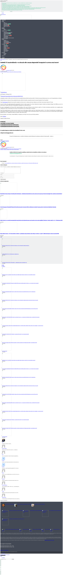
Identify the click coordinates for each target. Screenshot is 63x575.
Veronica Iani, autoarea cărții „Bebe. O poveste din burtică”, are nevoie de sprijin (15, 334)
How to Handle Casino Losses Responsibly (55, 510)
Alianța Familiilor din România (8, 32)
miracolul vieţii (6, 25)
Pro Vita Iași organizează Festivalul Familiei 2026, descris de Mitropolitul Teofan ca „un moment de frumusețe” (20, 283)
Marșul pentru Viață (6, 24)
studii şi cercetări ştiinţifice (7, 42)
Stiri (2, 442)
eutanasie (5, 40)
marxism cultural (7, 33)
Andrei (3, 491)
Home (1, 59)
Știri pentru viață (9, 70)
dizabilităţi (3, 28)
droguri (5, 54)
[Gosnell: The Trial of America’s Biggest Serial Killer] (3, 531)
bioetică (3, 39)
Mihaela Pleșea (4, 497)
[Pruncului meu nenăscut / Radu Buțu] (32, 506)
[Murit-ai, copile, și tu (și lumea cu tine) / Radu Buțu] (15, 506)
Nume (1, 174)
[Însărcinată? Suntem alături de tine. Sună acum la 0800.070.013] (11, 96)
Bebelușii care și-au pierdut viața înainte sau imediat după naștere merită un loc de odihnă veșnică (18, 274)
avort (4, 22)
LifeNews (4, 116)
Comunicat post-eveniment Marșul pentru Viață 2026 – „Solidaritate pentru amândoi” (13, 5)
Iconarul (3, 466)
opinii (3, 55)
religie (4, 34)
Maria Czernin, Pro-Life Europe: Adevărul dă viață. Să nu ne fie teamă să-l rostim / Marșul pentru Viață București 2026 (18, 9)
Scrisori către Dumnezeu (26, 529)
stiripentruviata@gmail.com (16, 153)
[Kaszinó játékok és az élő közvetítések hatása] (26, 516)
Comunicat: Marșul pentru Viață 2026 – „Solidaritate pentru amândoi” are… (14, 262)
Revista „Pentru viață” (7, 26)
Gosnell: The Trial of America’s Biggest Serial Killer (12, 529)
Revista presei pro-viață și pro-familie (9, 37)
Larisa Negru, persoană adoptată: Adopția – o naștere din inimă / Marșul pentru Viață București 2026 (15, 6)
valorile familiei (6, 36)
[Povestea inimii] (6, 350)
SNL (2, 454)
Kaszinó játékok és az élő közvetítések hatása (36, 510)
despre (3, 20)
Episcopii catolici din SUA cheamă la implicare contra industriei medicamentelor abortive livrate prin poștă (20, 300)
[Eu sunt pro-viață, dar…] (51, 531)
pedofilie (5, 47)
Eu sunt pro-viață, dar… (56, 529)
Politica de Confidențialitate (4, 550)
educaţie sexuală (6, 45)
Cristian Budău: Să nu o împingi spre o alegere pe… (10, 254)
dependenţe (3, 52)
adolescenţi (5, 31)
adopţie (3, 27)
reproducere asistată (6, 41)
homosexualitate (6, 46)
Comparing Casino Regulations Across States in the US (16, 518)
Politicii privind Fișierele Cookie (49, 540)
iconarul (3, 460)
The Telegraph (5, 102)
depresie (3, 140)
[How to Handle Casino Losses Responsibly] (45, 516)
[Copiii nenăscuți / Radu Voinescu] (3, 506)
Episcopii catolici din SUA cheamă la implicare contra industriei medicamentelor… (15, 245)
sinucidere (7, 140)
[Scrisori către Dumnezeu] (21, 531)
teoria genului (5, 49)
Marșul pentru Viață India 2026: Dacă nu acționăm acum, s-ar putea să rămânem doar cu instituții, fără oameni (20, 317)
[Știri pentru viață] (2, 14)
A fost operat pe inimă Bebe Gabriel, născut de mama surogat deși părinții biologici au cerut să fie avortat (20, 308)
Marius (3, 472)
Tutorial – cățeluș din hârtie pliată (37, 529)
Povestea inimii (4, 3)
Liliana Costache (4, 448)
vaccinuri (6, 43)
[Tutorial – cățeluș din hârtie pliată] (30, 531)
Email (1, 176)
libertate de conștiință (5, 38)
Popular (3, 265)
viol (4, 51)
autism (5, 29)
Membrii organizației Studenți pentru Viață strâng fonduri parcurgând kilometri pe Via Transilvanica (18, 291)
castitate (5, 44)
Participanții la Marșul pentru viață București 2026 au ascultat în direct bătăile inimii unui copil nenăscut (16, 4)
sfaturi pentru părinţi (8, 35)
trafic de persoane (6, 50)
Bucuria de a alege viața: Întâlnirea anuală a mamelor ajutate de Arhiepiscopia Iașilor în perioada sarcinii (19, 342)
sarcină (3, 21)
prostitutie (5, 48)
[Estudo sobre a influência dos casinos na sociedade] (5, 516)
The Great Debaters (47, 529)
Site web (1, 177)
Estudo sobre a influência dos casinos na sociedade (16, 510)
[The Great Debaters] (43, 531)
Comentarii (3, 266)
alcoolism (5, 53)
